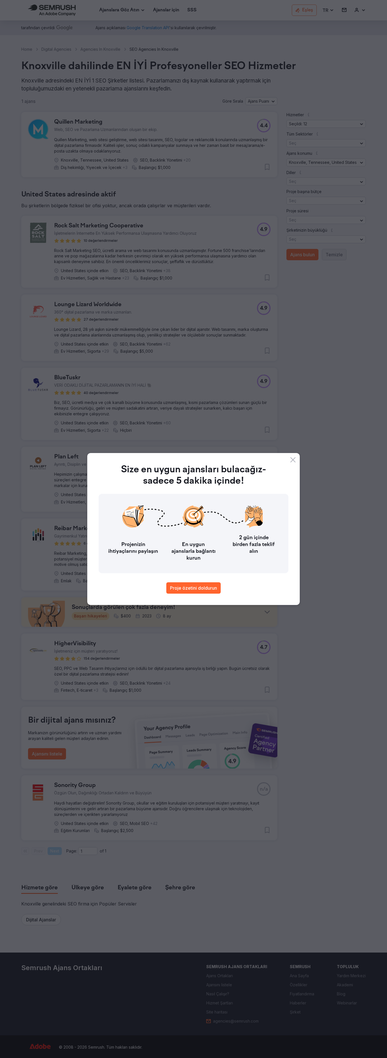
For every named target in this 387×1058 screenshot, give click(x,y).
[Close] (293, 460)
